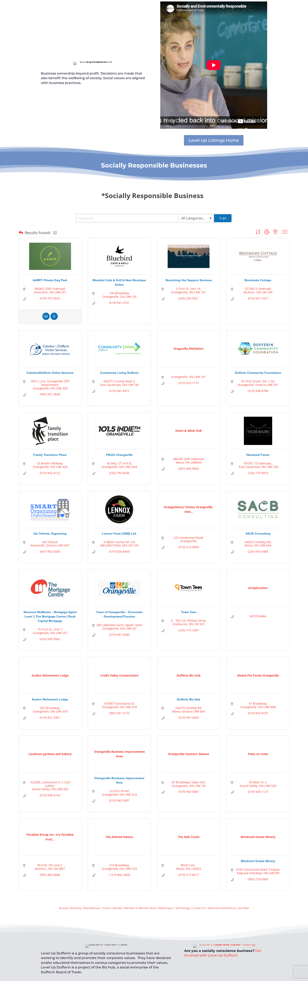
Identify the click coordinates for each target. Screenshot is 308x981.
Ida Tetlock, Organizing (50, 533)
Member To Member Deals (140, 908)
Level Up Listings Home (214, 140)
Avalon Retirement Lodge (50, 699)
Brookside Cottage (258, 280)
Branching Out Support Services (189, 280)
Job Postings (183, 908)
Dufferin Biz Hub (188, 699)
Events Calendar (112, 908)
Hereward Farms (257, 454)
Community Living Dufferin (119, 372)
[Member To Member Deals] (46, 319)
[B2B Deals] (54, 319)
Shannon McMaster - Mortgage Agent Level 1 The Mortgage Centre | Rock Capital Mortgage (50, 616)
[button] (21, 232)
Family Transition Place (50, 454)
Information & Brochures (222, 908)
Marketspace (166, 908)
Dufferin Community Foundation (258, 372)
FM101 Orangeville (119, 454)
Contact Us (199, 908)
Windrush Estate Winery (258, 861)
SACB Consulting (258, 533)
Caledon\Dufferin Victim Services (50, 372)
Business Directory (70, 908)
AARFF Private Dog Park (50, 280)
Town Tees (188, 612)
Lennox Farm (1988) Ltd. (119, 533)
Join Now (244, 908)
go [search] (224, 218)
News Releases (92, 908)
